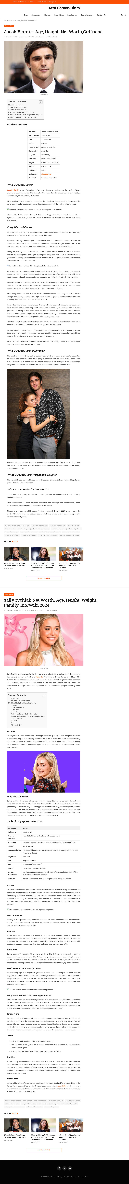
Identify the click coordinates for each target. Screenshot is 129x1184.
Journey (16, 710)
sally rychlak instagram (51, 1104)
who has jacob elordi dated (69, 535)
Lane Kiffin (62, 1086)
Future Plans (17, 718)
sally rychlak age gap (55, 1101)
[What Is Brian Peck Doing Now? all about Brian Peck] (16, 554)
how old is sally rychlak (13, 1101)
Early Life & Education (22, 700)
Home (25, 15)
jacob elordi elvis (58, 529)
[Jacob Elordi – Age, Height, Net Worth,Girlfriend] (43, 67)
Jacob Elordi (13, 190)
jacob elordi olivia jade (71, 532)
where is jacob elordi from (48, 535)
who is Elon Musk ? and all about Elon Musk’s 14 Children (70, 565)
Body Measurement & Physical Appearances (29, 716)
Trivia (15, 721)
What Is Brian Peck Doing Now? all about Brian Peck (15, 564)
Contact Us (101, 15)
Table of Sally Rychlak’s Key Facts (22, 703)
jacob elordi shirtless (29, 535)
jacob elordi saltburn (12, 535)
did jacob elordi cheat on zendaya (17, 526)
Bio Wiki (16, 698)
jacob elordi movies (27, 532)
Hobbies (16, 723)
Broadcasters (72, 15)
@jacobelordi (46, 174)
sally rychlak (27, 1101)
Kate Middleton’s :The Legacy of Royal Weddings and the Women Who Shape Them (43, 565)
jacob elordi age (22, 529)
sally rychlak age (40, 1101)
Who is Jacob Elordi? (18, 107)
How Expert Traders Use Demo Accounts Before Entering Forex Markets (36, 2)
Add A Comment (44, 578)
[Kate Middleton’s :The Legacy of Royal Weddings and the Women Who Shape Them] (43, 554)
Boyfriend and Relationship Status (25, 714)
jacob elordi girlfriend (73, 529)
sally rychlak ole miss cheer (14, 1107)
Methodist (39, 677)
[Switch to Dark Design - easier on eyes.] (125, 15)
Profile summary (15, 105)
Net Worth (16, 712)
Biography (36, 15)
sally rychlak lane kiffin (69, 1104)
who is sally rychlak (51, 1107)
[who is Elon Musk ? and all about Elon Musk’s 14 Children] (71, 554)
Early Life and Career (18, 110)
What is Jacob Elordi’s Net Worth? (23, 117)
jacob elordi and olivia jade (39, 529)
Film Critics (59, 15)
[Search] (122, 15)
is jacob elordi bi (73, 526)
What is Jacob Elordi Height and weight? (26, 115)
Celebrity (47, 15)
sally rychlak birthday (73, 1101)
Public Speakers (87, 15)
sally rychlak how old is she (31, 1104)
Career (15, 705)
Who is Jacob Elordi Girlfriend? (22, 112)
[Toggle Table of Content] (40, 102)
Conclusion (17, 725)
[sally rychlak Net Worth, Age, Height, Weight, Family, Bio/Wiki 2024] (43, 640)
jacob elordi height (11, 532)
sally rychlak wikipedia (34, 1107)
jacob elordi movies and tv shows (48, 532)
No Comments (41, 37)
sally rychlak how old (12, 1104)
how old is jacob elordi (39, 526)
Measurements (18, 707)
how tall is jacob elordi (57, 526)
